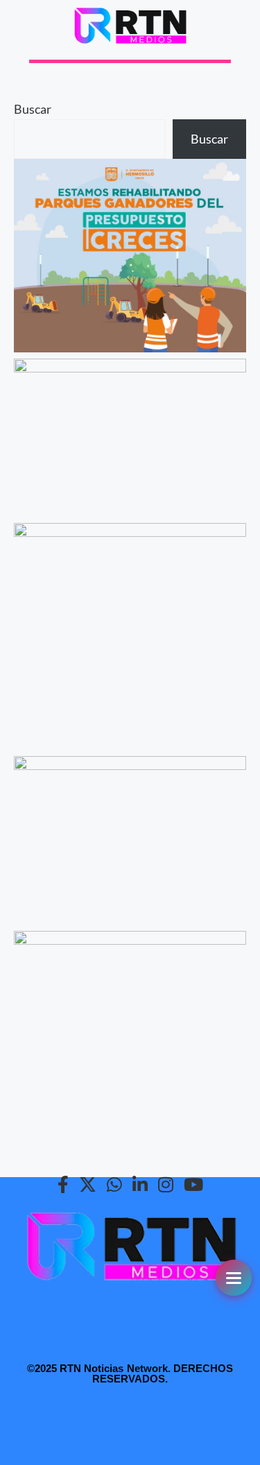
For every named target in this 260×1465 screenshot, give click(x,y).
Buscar (32, 109)
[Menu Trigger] (234, 1278)
